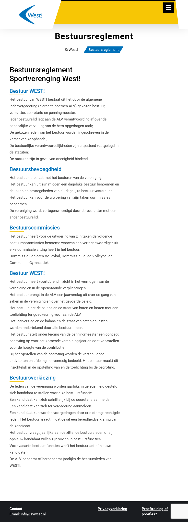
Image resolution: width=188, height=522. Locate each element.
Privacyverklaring (112, 509)
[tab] (168, 7)
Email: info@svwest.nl (28, 514)
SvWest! (71, 49)
